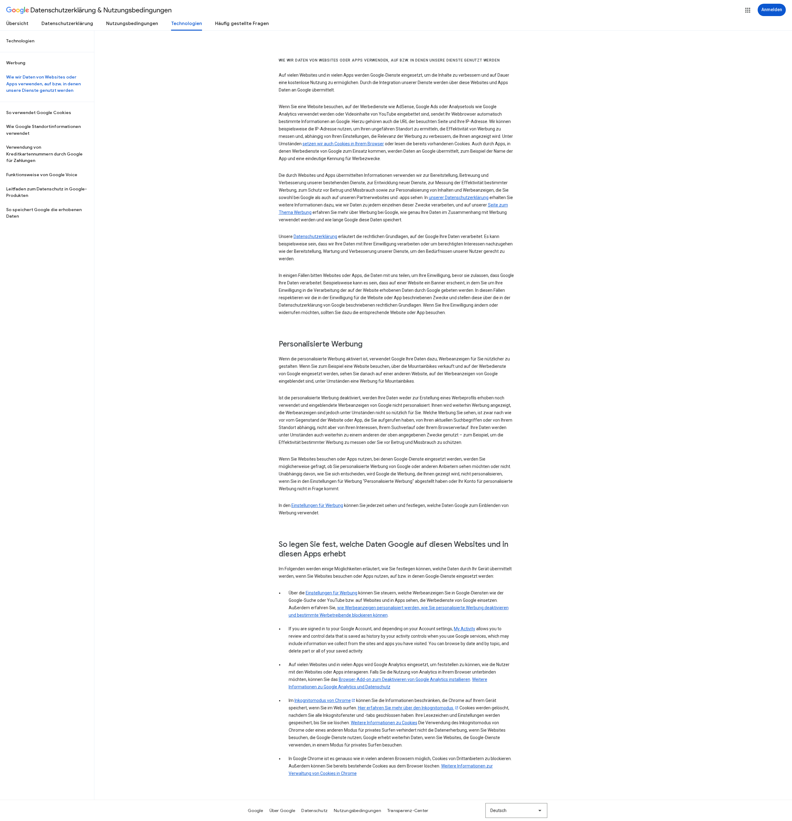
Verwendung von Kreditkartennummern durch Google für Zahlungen (44, 153)
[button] (748, 10)
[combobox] (516, 810)
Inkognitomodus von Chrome (323, 700)
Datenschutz (314, 810)
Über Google (282, 810)
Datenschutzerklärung (67, 23)
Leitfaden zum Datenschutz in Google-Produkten (46, 192)
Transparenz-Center (407, 810)
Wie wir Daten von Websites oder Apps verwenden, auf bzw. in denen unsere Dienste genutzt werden (43, 83)
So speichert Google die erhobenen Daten (44, 213)
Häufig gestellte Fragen (242, 23)
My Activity (464, 628)
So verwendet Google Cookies (38, 112)
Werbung (15, 63)
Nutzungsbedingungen (132, 23)
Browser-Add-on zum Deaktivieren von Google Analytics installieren (404, 679)
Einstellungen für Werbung (317, 505)
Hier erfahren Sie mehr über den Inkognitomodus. (406, 707)
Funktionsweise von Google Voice (41, 174)
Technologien (186, 23)
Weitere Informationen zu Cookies (384, 722)
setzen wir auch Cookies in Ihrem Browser (343, 143)
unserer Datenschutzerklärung (459, 197)
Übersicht (17, 23)
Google (255, 810)
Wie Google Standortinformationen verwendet (43, 130)
